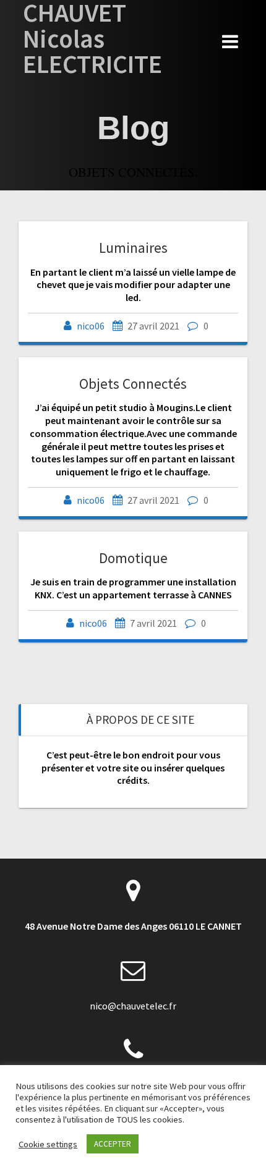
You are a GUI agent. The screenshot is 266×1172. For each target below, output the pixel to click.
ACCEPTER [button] (112, 1144)
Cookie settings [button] (48, 1144)
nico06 (91, 326)
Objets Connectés (133, 384)
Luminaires (133, 248)
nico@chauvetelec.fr (133, 1006)
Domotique (133, 558)
